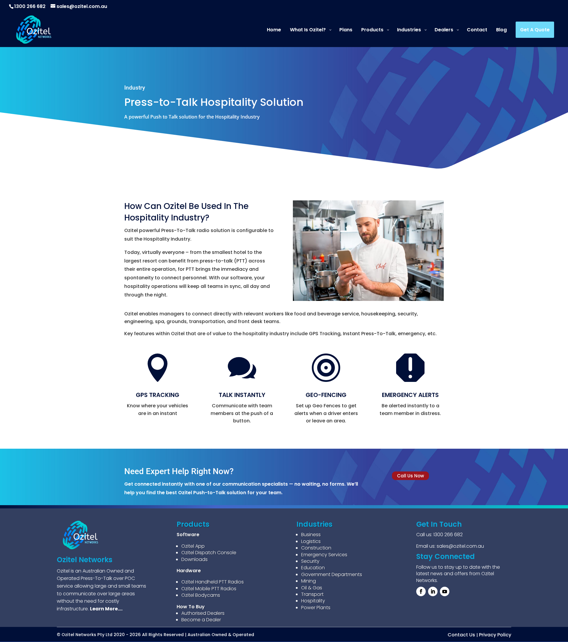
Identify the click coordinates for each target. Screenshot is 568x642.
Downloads (194, 559)
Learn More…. (106, 608)
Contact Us (461, 634)
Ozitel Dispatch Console (208, 552)
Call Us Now (410, 476)
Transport (312, 594)
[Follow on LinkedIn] (433, 591)
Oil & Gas (311, 587)
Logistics (311, 541)
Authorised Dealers (203, 613)
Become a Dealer (201, 619)
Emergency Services (324, 554)
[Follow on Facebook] (421, 591)
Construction (316, 547)
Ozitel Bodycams (200, 595)
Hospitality (313, 600)
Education (313, 567)
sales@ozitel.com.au (460, 546)
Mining (308, 581)
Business (311, 534)
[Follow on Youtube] (444, 591)
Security (310, 561)
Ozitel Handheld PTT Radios (212, 581)
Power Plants (315, 607)
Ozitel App (193, 546)
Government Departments (331, 574)
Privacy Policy (495, 634)
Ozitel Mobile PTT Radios (208, 588)
